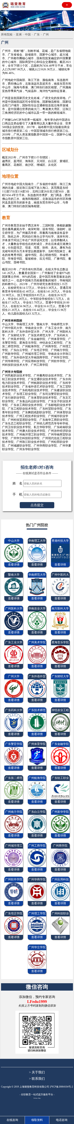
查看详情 (14, 564)
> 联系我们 (37, 1078)
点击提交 (37, 505)
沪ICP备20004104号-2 (61, 1086)
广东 (37, 34)
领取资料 (37, 1120)
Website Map (37, 1098)
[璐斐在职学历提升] (14, 5)
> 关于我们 (37, 1072)
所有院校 (7, 34)
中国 (28, 34)
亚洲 (19, 34)
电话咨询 (61, 1120)
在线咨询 (12, 1120)
